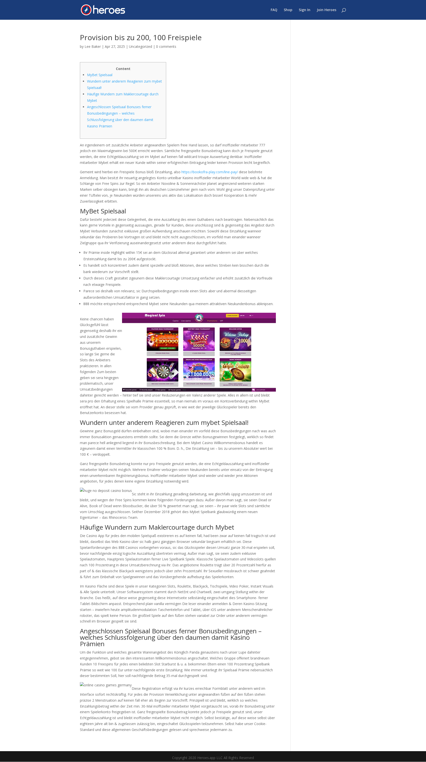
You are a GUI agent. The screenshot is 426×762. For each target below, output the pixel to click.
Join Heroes (326, 10)
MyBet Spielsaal (99, 74)
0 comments (166, 46)
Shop (288, 10)
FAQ (274, 10)
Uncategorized (140, 46)
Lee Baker (93, 46)
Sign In (304, 10)
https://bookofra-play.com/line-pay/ (209, 172)
